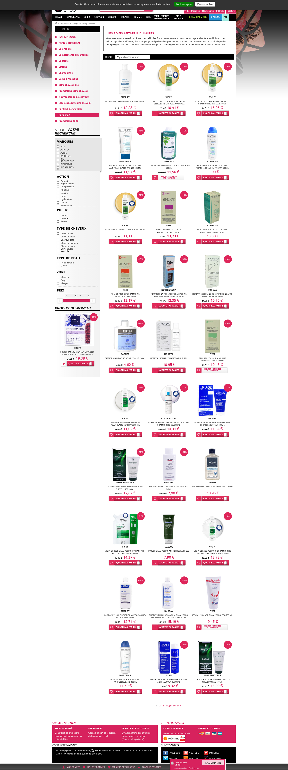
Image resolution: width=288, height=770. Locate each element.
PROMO (220, 11)
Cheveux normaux (69, 243)
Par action (75, 24)
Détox (63, 196)
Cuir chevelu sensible (67, 250)
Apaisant (65, 190)
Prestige (231, 11)
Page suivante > (173, 705)
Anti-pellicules (67, 186)
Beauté (64, 193)
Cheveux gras (67, 240)
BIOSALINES (67, 167)
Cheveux (64, 24)
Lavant (64, 202)
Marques (193, 11)
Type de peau (68, 258)
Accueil (56, 23)
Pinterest (214, 753)
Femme (64, 215)
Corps (63, 280)
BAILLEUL (65, 156)
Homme (64, 218)
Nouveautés (208, 11)
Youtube (194, 753)
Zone (61, 272)
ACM (62, 146)
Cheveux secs (68, 246)
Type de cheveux (71, 229)
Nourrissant (66, 205)
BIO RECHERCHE (67, 160)
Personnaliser (205, 4)
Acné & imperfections (67, 182)
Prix (60, 290)
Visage (64, 283)
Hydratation (66, 199)
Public (62, 210)
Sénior (64, 221)
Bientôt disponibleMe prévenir (169, 177)
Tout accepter (184, 4)
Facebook (174, 753)
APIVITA (64, 149)
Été (226, 17)
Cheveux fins (67, 233)
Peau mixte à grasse (67, 263)
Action (63, 177)
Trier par (109, 57)
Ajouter (126, 113)
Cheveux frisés (68, 236)
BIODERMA (66, 164)
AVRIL (63, 153)
